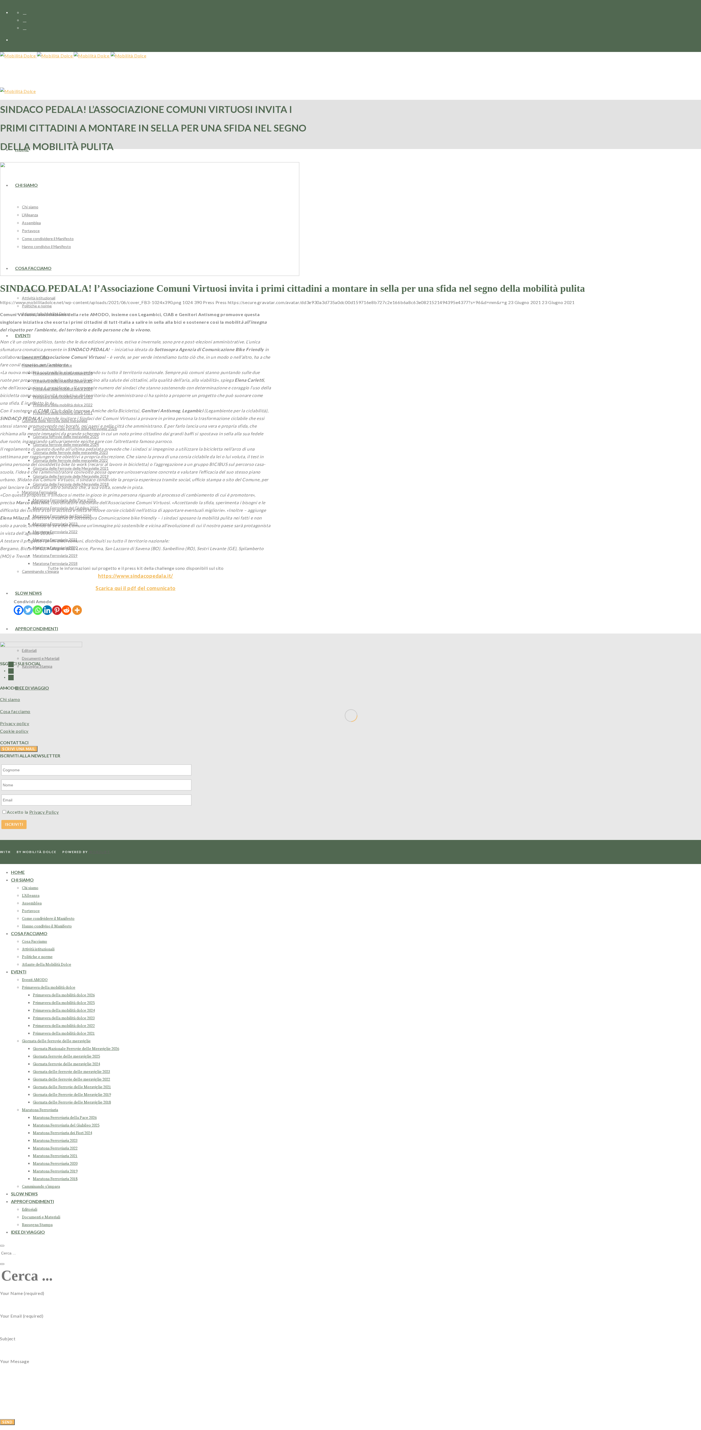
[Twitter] (28, 610)
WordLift (99, 852)
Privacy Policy (44, 812)
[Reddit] (66, 610)
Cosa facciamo (15, 711)
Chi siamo (10, 699)
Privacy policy (14, 723)
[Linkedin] (47, 610)
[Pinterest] (57, 610)
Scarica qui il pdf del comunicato (136, 588)
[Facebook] (18, 610)
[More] (77, 610)
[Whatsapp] (37, 610)
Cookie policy (14, 731)
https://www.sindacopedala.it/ (135, 576)
